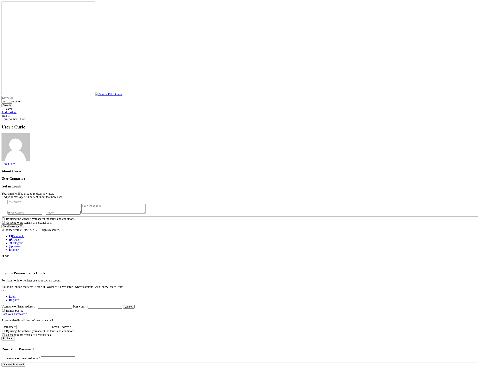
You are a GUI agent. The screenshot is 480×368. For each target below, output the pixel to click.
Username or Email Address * (20, 306)
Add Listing (9, 112)
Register (14, 300)
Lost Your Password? (14, 314)
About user (8, 163)
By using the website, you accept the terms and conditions (40, 218)
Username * (9, 326)
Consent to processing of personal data (29, 222)
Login (12, 296)
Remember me (14, 310)
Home (5, 119)
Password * (80, 306)
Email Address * (61, 326)
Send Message (11, 226)
